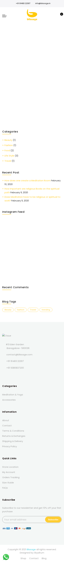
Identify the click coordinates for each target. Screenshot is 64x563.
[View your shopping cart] (59, 16)
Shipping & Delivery (12, 441)
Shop (23, 558)
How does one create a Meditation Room (27, 180)
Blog (44, 558)
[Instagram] (23, 374)
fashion (20, 309)
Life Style (9, 155)
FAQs (5, 487)
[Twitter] (11, 374)
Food (7, 150)
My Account (8, 472)
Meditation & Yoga (12, 394)
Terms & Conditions (13, 430)
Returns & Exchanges (13, 436)
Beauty (8, 140)
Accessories (9, 399)
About (5, 420)
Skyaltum (39, 552)
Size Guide (8, 482)
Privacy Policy (9, 446)
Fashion (8, 145)
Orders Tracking (10, 477)
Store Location (10, 466)
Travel (7, 160)
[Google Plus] (17, 374)
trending (46, 309)
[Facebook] (5, 374)
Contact (7, 425)
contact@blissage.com (19, 354)
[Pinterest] (29, 374)
